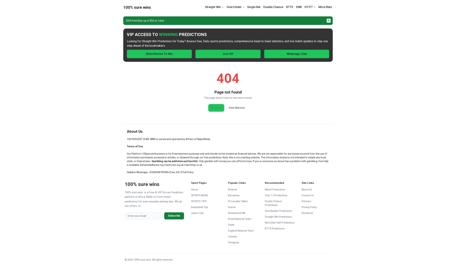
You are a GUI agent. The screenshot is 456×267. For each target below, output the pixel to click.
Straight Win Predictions (278, 216)
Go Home (216, 107)
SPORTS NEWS (199, 195)
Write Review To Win (159, 54)
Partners (306, 201)
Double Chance (273, 7)
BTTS (289, 7)
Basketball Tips (199, 207)
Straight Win (213, 7)
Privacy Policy (309, 207)
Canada (232, 236)
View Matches (237, 107)
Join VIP (228, 54)
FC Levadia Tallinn (238, 201)
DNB (299, 7)
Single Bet (253, 7)
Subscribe (174, 215)
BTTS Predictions (274, 228)
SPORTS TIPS (199, 201)
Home (194, 189)
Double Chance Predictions (273, 203)
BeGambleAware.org (152, 165)
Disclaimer (307, 213)
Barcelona (233, 195)
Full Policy (188, 172)
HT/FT (309, 7)
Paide (231, 224)
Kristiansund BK (236, 213)
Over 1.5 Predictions (276, 195)
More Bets (325, 7)
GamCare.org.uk (174, 165)
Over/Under (234, 7)
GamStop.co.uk (193, 165)
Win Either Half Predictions (279, 222)
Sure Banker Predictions (278, 210)
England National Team (241, 230)
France (232, 207)
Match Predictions (275, 189)
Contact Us (308, 195)
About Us (307, 189)
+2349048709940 (159, 172)
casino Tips (197, 213)
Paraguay (233, 242)
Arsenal (232, 189)
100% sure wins (137, 7)
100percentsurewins (153, 153)
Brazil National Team (239, 218)
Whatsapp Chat (297, 54)
